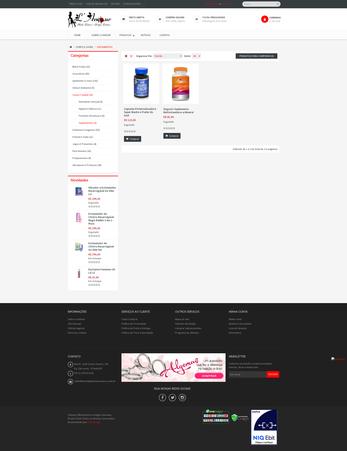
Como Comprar (129, 319)
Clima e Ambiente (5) (83, 87)
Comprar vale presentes (188, 328)
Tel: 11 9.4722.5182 (84, 373)
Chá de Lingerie (76, 328)
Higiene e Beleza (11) (90, 108)
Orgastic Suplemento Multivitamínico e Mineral (178, 110)
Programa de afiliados (187, 332)
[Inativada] (264, 427)
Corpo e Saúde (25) (82, 94)
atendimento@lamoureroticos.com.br (94, 381)
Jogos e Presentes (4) (84, 144)
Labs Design (93, 422)
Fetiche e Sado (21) (82, 137)
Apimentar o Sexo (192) (85, 80)
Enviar (273, 374)
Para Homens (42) (81, 151)
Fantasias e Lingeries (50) (86, 129)
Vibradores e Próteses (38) (86, 165)
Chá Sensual (74, 323)
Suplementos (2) (88, 122)
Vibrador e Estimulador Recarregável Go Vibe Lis (102, 191)
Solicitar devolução (185, 323)
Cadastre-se (211, 3)
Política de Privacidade (133, 323)
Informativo (235, 332)
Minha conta (235, 319)
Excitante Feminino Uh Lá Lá (101, 271)
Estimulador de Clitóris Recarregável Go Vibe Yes (101, 246)
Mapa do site (182, 319)
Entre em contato (77, 332)
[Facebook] (162, 397)
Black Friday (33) (81, 66)
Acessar (226, 3)
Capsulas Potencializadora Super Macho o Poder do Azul (140, 112)
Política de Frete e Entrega (135, 328)
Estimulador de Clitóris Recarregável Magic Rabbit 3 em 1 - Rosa (101, 218)
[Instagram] (182, 397)
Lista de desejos (238, 328)
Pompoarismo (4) (81, 158)
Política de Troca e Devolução (137, 332)
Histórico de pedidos (240, 323)
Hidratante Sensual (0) (90, 101)
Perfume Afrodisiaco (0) (91, 115)
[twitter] (172, 397)
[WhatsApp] (338, 358)
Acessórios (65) (80, 73)
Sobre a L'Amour (76, 319)
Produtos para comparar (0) (256, 56)
